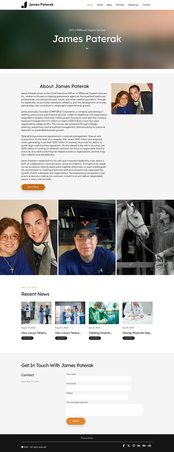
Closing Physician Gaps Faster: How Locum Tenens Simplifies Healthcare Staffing (137, 333)
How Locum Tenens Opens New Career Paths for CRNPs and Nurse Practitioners (34, 333)
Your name (71, 374)
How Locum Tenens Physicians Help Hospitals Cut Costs (67, 333)
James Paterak (42, 5)
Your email (71, 384)
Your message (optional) (77, 402)
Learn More (33, 187)
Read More (27, 338)
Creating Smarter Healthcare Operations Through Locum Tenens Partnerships (103, 333)
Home (90, 5)
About (100, 5)
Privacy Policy (87, 438)
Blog (109, 5)
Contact (147, 5)
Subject (69, 393)
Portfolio (120, 5)
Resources (133, 5)
